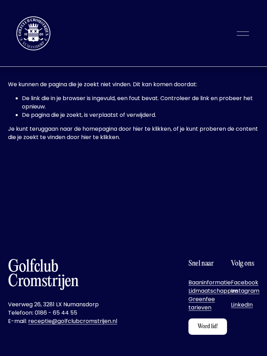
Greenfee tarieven (201, 303)
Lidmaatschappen (213, 291)
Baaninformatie (209, 282)
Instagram (245, 291)
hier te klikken (152, 129)
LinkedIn (242, 305)
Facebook (244, 282)
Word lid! (207, 326)
